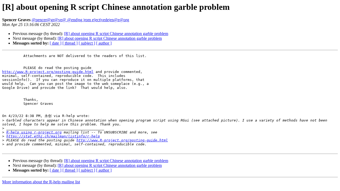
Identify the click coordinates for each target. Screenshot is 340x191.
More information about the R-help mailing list (41, 182)
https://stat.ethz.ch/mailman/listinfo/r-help (53, 136)
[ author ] (104, 43)
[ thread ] (70, 43)
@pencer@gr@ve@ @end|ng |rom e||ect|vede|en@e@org (80, 20)
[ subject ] (87, 43)
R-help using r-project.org (34, 132)
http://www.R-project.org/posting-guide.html (48, 72)
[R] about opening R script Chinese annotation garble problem (116, 33)
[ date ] (55, 43)
